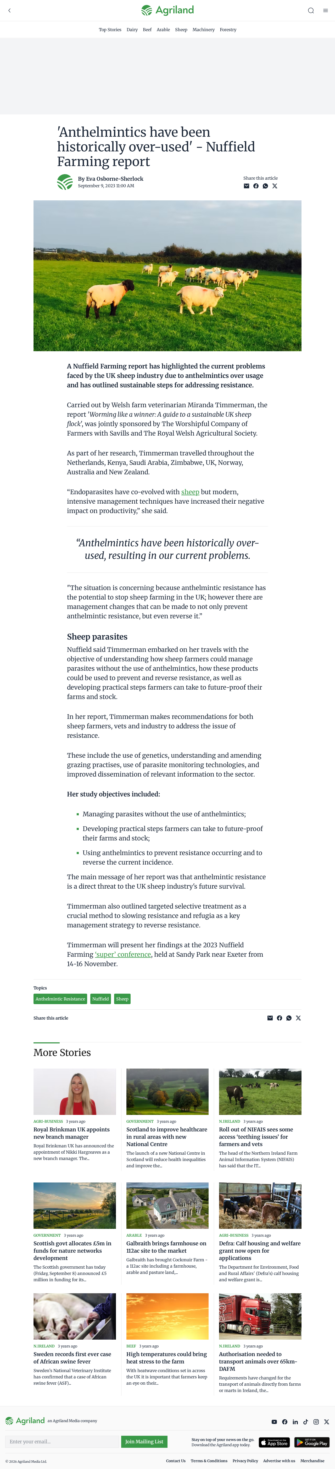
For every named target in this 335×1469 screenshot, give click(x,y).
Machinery (204, 29)
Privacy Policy (245, 1461)
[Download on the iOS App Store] (274, 1442)
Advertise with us (279, 1461)
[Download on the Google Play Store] (312, 1442)
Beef (147, 29)
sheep (190, 492)
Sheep (181, 29)
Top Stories (110, 29)
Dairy (132, 29)
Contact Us (176, 1461)
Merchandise (312, 1461)
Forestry (228, 29)
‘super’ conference (123, 954)
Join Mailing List (144, 1442)
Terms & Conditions (209, 1461)
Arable (163, 29)
